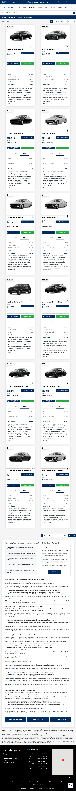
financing (14, 674)
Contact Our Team (60, 719)
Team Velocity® (31, 788)
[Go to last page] (74, 21)
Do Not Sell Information (62, 782)
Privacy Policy (11, 782)
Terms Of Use (22, 782)
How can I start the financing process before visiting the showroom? (20, 565)
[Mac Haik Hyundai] (8, 7)
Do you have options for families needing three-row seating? (21, 553)
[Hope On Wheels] (13, 754)
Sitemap (31, 782)
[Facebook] (2, 778)
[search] (74, 7)
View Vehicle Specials (15, 719)
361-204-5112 (33, 753)
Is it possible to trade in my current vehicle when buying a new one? (20, 571)
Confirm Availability (27, 63)
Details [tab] (16, 69)
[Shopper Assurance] (5, 754)
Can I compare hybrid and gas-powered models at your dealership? (20, 559)
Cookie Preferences (38, 784)
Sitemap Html (40, 782)
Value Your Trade (38, 719)
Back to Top (72, 535)
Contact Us (55, 572)
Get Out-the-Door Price (28, 53)
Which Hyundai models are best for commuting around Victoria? (20, 548)
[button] (9, 26)
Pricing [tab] (24, 69)
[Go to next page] (71, 21)
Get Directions (8, 762)
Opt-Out (50, 782)
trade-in (13, 668)
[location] (46, 2)
